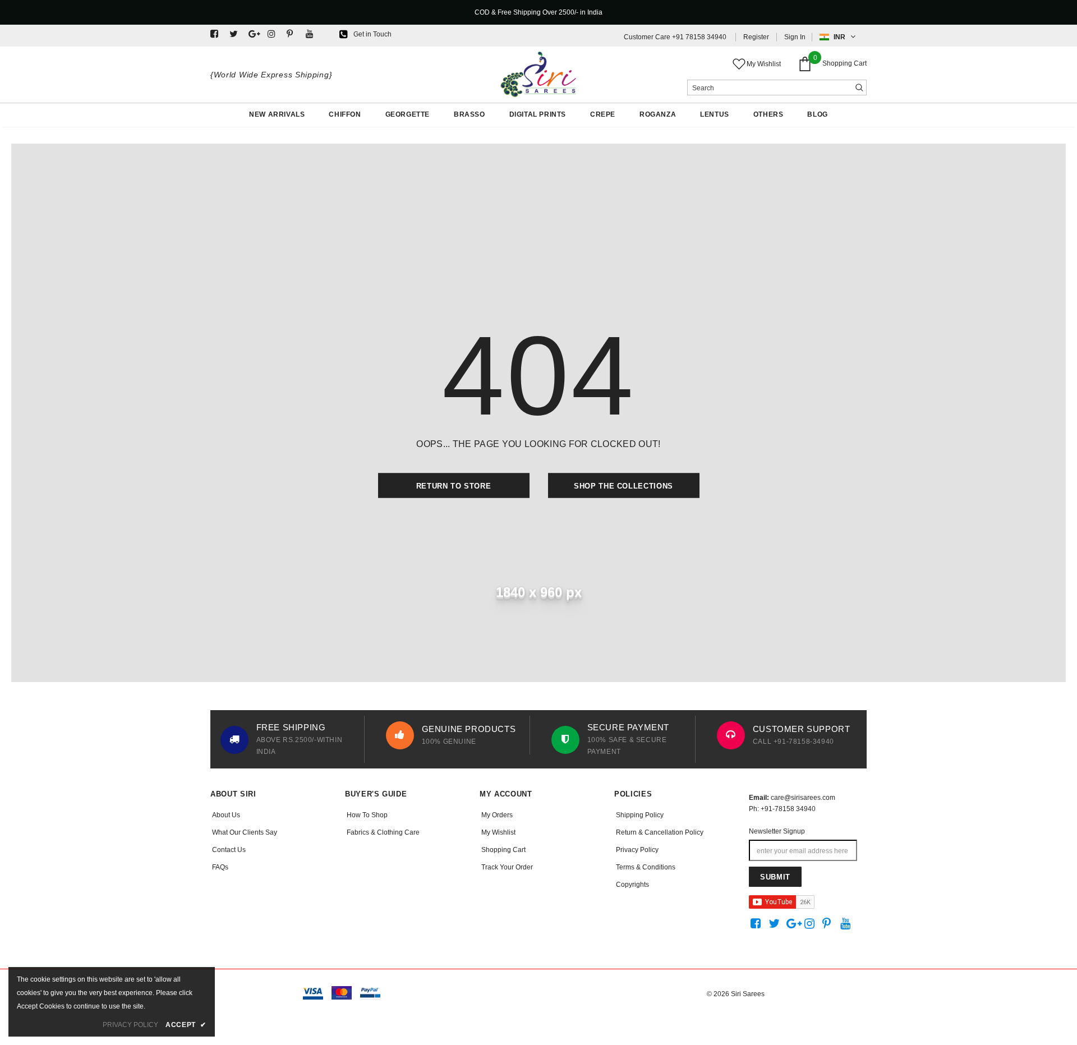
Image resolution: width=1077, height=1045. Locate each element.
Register (756, 37)
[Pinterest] (294, 34)
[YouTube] (313, 34)
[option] (290, 739)
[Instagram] (275, 34)
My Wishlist (764, 64)
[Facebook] (217, 34)
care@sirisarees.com (803, 798)
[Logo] (538, 74)
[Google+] (255, 34)
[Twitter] (236, 34)
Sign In (795, 37)
